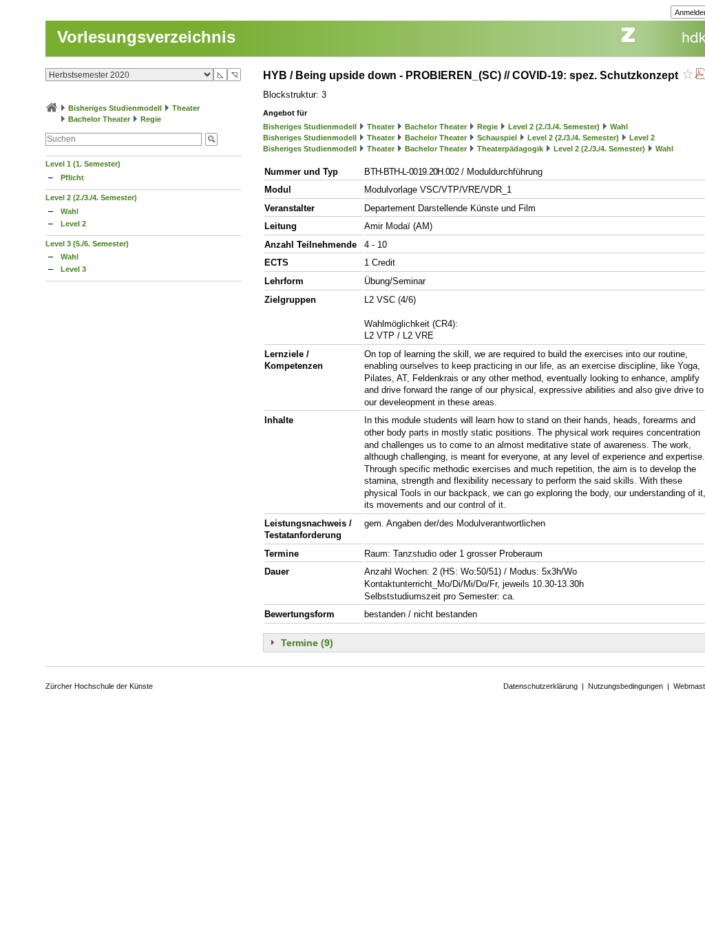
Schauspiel (497, 137)
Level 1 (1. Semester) (82, 164)
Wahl (69, 211)
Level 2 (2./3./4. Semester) (91, 197)
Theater (186, 108)
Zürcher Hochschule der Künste (99, 686)
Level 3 (73, 269)
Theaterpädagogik (510, 149)
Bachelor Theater (99, 119)
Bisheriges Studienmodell (115, 108)
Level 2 (73, 224)
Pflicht (72, 177)
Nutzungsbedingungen (625, 686)
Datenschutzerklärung (540, 686)
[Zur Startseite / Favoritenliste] (51, 108)
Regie (150, 119)
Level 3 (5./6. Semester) (87, 243)
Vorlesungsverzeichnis (146, 37)
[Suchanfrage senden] (211, 139)
